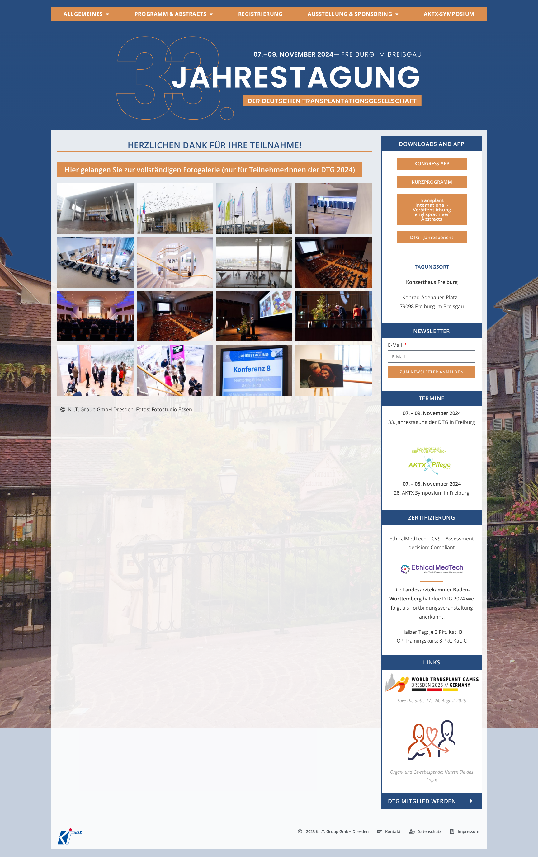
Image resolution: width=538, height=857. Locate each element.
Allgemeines (83, 13)
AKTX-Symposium (449, 13)
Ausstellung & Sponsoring (350, 13)
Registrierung (260, 13)
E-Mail (395, 344)
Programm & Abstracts (170, 13)
